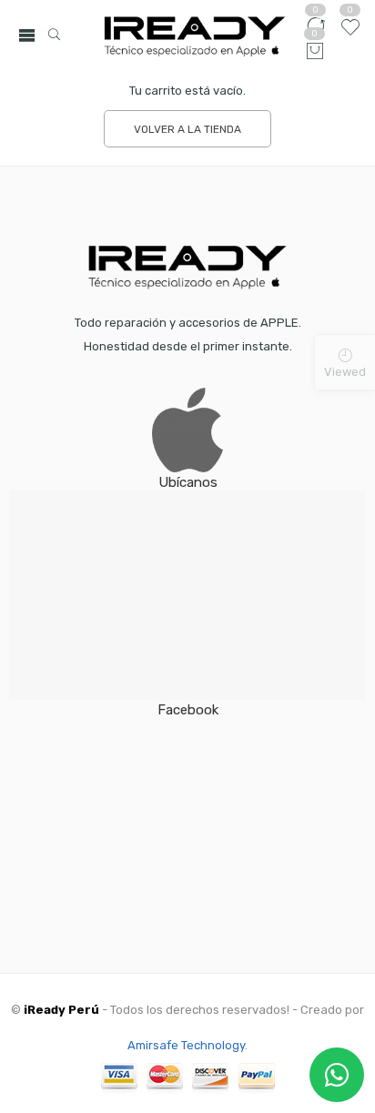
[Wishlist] (350, 34)
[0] (315, 52)
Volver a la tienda (187, 129)
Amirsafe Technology (186, 1045)
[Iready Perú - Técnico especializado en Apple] (194, 35)
